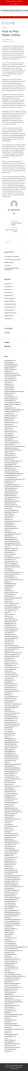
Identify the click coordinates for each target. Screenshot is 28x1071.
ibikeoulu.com (8, 709)
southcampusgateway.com (12, 442)
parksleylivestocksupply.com (12, 607)
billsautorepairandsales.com (12, 983)
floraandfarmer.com (10, 481)
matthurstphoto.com (10, 992)
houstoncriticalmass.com (11, 645)
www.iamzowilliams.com (11, 949)
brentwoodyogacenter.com (12, 921)
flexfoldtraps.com (9, 888)
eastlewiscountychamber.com (13, 653)
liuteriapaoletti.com (9, 766)
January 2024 (8, 301)
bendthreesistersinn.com (11, 771)
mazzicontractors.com (10, 958)
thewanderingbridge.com (11, 717)
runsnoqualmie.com (10, 903)
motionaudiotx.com (9, 1036)
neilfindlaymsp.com (9, 797)
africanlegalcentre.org (10, 685)
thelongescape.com (10, 738)
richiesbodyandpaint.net (11, 366)
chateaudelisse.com (10, 444)
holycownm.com (9, 784)
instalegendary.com (10, 408)
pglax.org (7, 762)
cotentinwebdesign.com (11, 463)
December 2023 (8, 304)
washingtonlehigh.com (10, 929)
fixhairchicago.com (9, 815)
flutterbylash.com (9, 1007)
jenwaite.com (8, 1013)
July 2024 (7, 284)
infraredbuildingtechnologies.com (13, 474)
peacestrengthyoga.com (11, 885)
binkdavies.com (8, 671)
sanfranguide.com (9, 640)
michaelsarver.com (9, 559)
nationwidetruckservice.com (12, 786)
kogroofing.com (8, 433)
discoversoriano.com (10, 634)
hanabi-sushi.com (9, 932)
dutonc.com (7, 737)
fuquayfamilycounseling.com (12, 1025)
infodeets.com (8, 371)
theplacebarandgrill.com (11, 802)
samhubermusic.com (10, 1049)
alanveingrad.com (9, 749)
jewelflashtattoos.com (10, 417)
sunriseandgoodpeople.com (12, 768)
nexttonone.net (8, 866)
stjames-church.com (10, 698)
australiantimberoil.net (10, 470)
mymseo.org (7, 1031)
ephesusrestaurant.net (10, 961)
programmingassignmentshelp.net (14, 391)
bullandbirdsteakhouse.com (12, 912)
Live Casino (7, 265)
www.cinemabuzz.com (10, 938)
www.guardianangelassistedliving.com (15, 976)
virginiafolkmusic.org (10, 583)
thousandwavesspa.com (11, 793)
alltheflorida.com (9, 994)
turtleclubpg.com (9, 788)
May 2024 (7, 289)
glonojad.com (8, 695)
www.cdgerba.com (9, 972)
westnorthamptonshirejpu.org (12, 450)
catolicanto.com (9, 590)
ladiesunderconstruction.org (12, 466)
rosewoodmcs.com (9, 941)
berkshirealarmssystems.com (12, 521)
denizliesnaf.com (9, 817)
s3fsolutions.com (9, 483)
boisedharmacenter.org (11, 609)
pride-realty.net (8, 1003)
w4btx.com (7, 547)
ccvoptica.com (8, 927)
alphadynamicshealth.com (12, 1005)
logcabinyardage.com (10, 854)
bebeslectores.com (10, 468)
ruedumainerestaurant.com (12, 691)
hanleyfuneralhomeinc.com (12, 541)
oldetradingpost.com (10, 464)
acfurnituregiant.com (10, 379)
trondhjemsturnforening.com (12, 978)
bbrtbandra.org (8, 421)
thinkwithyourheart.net (10, 505)
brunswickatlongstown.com (12, 724)
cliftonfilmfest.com (9, 499)
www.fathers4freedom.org (11, 877)
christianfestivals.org (10, 744)
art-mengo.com (9, 731)
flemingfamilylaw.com (10, 1020)
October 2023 (8, 310)
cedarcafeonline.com (10, 377)
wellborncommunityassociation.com (14, 446)
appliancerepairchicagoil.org (12, 404)
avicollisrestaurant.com (11, 799)
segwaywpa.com (9, 839)
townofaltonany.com (10, 760)
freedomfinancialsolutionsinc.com (13, 886)
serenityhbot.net (9, 868)
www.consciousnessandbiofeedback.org (15, 947)
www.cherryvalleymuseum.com (13, 461)
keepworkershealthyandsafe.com (14, 410)
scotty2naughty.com (10, 700)
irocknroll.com (8, 508)
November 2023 (8, 307)
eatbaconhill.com (9, 390)
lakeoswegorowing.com (11, 1024)
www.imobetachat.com (11, 857)
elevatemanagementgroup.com (13, 1014)
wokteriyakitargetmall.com (12, 565)
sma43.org (7, 918)
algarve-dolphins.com (10, 748)
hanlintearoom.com (10, 1009)
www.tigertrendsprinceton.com (13, 876)
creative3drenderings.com (11, 850)
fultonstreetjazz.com (10, 453)
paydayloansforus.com (10, 397)
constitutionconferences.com (12, 819)
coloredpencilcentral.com (11, 497)
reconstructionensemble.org (12, 779)
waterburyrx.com (9, 804)
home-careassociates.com (12, 603)
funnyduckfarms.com (10, 1011)
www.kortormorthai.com (11, 892)
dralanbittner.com (9, 525)
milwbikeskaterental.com (11, 757)
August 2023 (7, 316)
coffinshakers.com (9, 711)
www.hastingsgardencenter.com (13, 950)
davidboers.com (8, 855)
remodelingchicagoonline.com (13, 919)
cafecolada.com (9, 633)
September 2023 (9, 313)
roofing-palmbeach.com (11, 492)
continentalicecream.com (11, 667)
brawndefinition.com (10, 665)
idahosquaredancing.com (11, 512)
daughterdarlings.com (10, 369)
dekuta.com (7, 936)
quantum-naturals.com (11, 985)
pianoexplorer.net (9, 952)
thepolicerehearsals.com (11, 649)
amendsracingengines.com (12, 890)
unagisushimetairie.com (11, 415)
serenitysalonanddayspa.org (12, 375)
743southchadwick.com (11, 488)
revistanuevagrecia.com (11, 696)
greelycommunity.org (10, 689)
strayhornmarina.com (10, 662)
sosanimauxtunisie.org (10, 431)
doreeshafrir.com (9, 702)
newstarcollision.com (10, 554)
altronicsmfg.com (9, 388)
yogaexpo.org (8, 601)
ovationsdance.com (10, 585)
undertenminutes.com (10, 380)
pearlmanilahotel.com (10, 426)
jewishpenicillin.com (9, 576)
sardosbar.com (8, 517)
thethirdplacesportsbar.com (12, 960)
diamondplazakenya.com (11, 980)
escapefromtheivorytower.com (13, 486)
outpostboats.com (9, 618)
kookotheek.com (9, 439)
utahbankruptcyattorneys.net (12, 506)
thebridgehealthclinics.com (12, 843)
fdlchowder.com (9, 908)
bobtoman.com (8, 430)
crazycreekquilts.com (10, 669)
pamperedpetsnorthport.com (13, 534)
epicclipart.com (8, 424)
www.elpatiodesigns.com (11, 967)
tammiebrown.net (9, 735)
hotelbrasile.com (9, 452)
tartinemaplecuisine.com (11, 726)
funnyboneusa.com (9, 775)
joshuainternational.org (10, 870)
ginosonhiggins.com (9, 751)
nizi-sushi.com (8, 729)
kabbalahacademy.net (10, 550)
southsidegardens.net (10, 954)
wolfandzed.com (9, 934)
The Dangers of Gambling (11, 256)
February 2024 (8, 298)
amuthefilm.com (9, 678)
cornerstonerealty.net (10, 945)
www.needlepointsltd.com (11, 910)
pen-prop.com (8, 874)
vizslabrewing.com (9, 523)
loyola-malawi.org (9, 614)
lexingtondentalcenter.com (12, 567)
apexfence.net (8, 1051)
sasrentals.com (8, 556)
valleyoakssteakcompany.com (13, 812)
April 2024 (7, 292)
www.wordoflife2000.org (11, 510)
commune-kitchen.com (11, 676)
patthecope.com (9, 821)
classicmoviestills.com (10, 631)
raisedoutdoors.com (10, 503)
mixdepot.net (8, 939)
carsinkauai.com (9, 998)
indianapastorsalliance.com (12, 810)
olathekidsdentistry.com (11, 539)
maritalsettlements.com (11, 755)
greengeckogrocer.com (11, 561)
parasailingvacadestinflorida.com (13, 1002)
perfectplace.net (9, 596)
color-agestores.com (10, 611)
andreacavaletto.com (10, 605)
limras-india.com (9, 362)
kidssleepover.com (9, 393)
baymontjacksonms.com (11, 759)
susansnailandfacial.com (11, 872)
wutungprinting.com (10, 753)
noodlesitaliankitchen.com (11, 411)
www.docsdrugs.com (10, 905)
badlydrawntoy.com (10, 861)
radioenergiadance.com (11, 437)
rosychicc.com (8, 616)
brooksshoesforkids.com (11, 833)
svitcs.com (7, 823)
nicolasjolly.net (8, 682)
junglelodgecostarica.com (11, 742)
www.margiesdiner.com (11, 907)
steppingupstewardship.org (12, 925)
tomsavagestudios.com (11, 578)
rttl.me (6, 1038)
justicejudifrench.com (10, 715)
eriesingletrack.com (10, 532)
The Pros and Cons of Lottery (12, 259)
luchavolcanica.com (10, 782)
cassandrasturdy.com (10, 627)
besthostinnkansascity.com (12, 1044)
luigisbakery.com (9, 930)
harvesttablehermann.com (12, 475)
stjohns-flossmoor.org (10, 773)
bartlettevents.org (9, 455)
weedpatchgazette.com (11, 528)
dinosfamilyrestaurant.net (11, 472)
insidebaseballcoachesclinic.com (13, 996)
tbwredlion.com (8, 981)
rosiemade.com (8, 536)
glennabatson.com (9, 660)
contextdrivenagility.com (11, 707)
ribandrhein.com (9, 587)
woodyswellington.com (10, 963)
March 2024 (7, 295)
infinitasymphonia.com (10, 684)
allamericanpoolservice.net (12, 574)
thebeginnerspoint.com (11, 636)
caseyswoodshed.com (10, 813)
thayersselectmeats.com (11, 835)
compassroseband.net (10, 826)
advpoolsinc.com (9, 806)
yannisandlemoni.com (14, 10)
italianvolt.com (8, 519)
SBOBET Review (8, 262)
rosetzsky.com (8, 693)
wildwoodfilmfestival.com (11, 448)
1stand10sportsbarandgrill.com (13, 545)
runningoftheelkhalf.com (11, 881)
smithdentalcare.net (10, 1045)
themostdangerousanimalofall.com (14, 647)
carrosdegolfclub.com (10, 477)
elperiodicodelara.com (10, 364)
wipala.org (7, 612)
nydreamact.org (9, 413)
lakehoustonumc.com (10, 863)
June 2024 (7, 286)
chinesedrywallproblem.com (12, 770)
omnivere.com (8, 382)
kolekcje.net (7, 589)
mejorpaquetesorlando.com (12, 543)
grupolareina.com (9, 459)
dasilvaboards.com (9, 658)
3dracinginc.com (9, 643)
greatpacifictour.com (10, 790)
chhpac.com (8, 1033)
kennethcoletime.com (10, 720)
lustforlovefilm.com (9, 680)
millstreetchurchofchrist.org (12, 1000)
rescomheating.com (10, 1040)
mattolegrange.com (10, 740)
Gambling (4, 27)
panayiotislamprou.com (11, 441)
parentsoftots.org (9, 848)
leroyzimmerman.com (10, 1016)
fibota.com (7, 971)
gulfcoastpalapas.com (10, 841)
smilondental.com (9, 552)
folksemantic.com (9, 516)
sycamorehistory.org (10, 943)
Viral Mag (18, 1067)
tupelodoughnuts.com (10, 537)
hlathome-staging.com (11, 563)
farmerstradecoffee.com (11, 852)
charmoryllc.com (9, 642)
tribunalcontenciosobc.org (11, 654)
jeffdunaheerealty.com (10, 883)
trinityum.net (8, 956)
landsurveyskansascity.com (12, 897)
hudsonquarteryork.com (11, 969)
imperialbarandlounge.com (12, 501)
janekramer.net (8, 728)
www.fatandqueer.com (10, 894)
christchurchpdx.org (10, 673)
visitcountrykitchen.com (11, 746)
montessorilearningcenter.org (12, 987)
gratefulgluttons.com (10, 623)
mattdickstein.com (9, 859)
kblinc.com (7, 530)
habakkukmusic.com (10, 865)
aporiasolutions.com (10, 837)
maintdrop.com (8, 428)
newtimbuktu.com (9, 386)
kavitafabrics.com (9, 781)
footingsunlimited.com (10, 901)
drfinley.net (7, 1018)
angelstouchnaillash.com (11, 548)
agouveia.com (8, 1027)
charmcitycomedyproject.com (13, 704)
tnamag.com (8, 832)
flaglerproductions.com (11, 664)
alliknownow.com (9, 651)
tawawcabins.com (9, 514)
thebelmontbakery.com (11, 399)
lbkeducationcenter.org (11, 592)
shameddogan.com (9, 846)
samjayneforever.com (10, 991)
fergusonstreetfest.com (11, 989)
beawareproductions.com (11, 706)
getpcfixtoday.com (9, 419)
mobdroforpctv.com (10, 625)
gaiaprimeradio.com (10, 733)
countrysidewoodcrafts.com (12, 402)
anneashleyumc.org (10, 896)
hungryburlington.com (10, 722)
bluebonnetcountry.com (11, 422)
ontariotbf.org (8, 406)
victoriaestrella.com (10, 791)
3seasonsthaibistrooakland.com (13, 598)
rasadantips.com (9, 384)
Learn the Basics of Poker (11, 229)
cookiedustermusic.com (11, 777)
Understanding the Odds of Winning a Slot (12, 268)
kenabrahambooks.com (11, 674)
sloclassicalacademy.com (11, 656)
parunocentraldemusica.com (12, 974)
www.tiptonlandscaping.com (12, 923)
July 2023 (7, 319)
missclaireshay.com (10, 360)
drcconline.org (8, 801)
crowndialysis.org (9, 570)
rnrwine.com (7, 1022)
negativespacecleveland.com (12, 764)
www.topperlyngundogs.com (12, 879)
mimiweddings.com (9, 1042)
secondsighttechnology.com (12, 558)
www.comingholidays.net (11, 638)
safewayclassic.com (10, 400)
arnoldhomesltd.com (10, 495)
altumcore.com (8, 828)
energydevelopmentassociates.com (14, 479)
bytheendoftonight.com (11, 620)
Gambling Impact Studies (16, 223)
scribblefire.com (9, 600)
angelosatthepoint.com (11, 808)
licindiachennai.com (10, 368)
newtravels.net (8, 395)
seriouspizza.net (8, 824)
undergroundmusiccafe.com (12, 1047)
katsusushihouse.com (10, 687)
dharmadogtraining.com (11, 1034)
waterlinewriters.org (10, 844)
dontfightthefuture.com (11, 494)
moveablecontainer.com (11, 457)
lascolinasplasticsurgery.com (12, 914)
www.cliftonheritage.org (11, 916)
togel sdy (7, 346)
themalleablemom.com (11, 718)
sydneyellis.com (8, 569)
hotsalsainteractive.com (11, 373)
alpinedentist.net (9, 435)
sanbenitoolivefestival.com (12, 629)
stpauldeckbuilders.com (11, 899)
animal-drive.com (9, 830)
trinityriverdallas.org (10, 594)
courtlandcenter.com (10, 795)
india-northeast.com (10, 490)
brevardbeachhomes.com (11, 485)
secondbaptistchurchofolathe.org (14, 1029)
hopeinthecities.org (9, 622)
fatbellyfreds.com (9, 965)
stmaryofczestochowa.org (11, 713)
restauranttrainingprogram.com (13, 572)
